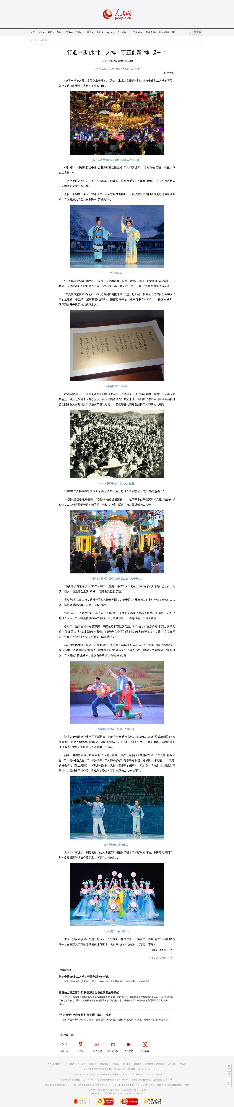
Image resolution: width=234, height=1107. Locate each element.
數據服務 (138, 1064)
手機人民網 (96, 1051)
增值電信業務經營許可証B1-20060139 (113, 1080)
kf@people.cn (92, 1074)
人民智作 (145, 1051)
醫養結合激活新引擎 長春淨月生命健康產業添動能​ (89, 992)
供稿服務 (126, 1064)
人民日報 (64, 1051)
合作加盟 (115, 1064)
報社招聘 (81, 1064)
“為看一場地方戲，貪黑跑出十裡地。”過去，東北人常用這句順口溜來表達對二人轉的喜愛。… (108, 981)
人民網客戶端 (150, 32)
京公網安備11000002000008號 (177, 1085)
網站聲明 (149, 1064)
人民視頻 (128, 1051)
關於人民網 (69, 1064)
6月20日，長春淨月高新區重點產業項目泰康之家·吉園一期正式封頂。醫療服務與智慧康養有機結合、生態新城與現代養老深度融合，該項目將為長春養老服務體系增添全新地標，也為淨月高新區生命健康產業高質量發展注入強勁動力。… (116, 1000)
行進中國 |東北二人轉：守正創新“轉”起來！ (85, 976)
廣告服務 (104, 1064)
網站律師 (160, 1064)
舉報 (173, 32)
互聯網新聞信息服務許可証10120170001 (78, 1080)
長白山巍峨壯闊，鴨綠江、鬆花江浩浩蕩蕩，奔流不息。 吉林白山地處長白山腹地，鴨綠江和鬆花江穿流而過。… (117, 1019)
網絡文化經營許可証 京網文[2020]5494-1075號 (97, 1085)
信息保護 (171, 1064)
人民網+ (80, 1051)
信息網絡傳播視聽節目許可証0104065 (60, 1085)
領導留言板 (112, 1051)
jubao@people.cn (143, 1069)
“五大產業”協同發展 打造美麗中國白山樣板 (85, 1014)
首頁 (32, 32)
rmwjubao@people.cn (153, 1074)
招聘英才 (93, 1064)
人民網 (33, 40)
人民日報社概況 (54, 1064)
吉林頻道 (43, 40)
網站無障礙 (163, 32)
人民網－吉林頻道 (131, 69)
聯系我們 (182, 1064)
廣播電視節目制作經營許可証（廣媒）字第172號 (151, 1080)
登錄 (199, 32)
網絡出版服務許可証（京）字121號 (132, 1085)
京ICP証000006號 (156, 1085)
